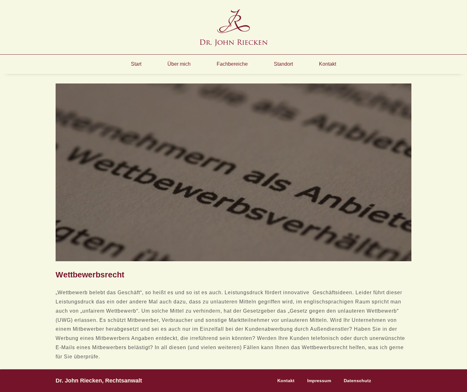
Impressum (319, 380)
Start (136, 64)
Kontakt (327, 64)
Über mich (179, 64)
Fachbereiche (232, 64)
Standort (283, 64)
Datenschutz (357, 380)
